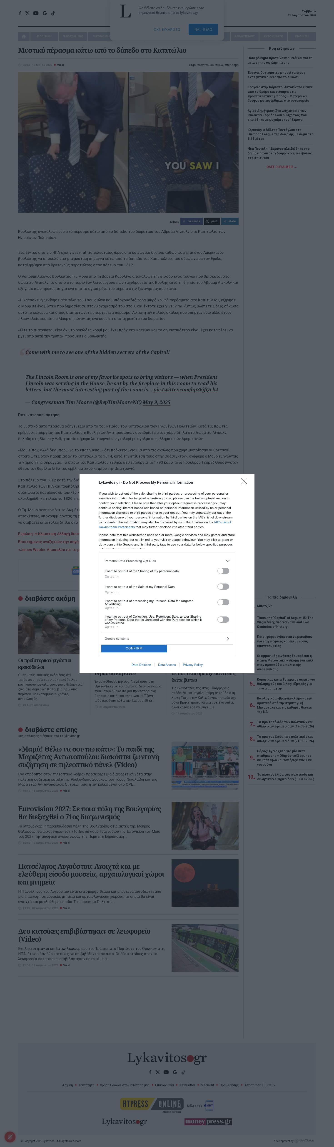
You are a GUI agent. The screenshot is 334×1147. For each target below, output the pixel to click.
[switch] (223, 571)
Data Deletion (141, 665)
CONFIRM (134, 648)
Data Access (167, 665)
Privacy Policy (193, 665)
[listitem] (167, 560)
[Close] (245, 482)
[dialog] (167, 573)
